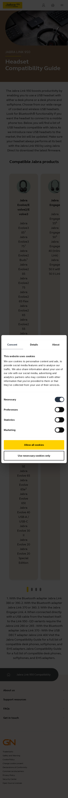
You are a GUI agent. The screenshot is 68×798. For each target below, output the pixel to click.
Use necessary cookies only (34, 455)
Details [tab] (34, 344)
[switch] (59, 409)
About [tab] (55, 344)
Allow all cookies (34, 444)
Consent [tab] (12, 344)
